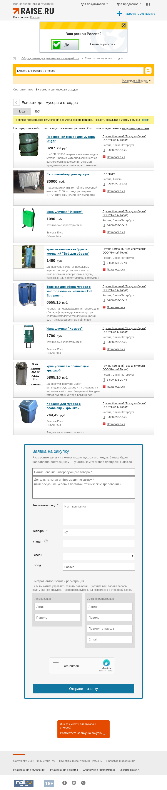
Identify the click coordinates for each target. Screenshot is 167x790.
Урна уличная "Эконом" (65, 211)
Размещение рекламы (64, 769)
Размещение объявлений (29, 769)
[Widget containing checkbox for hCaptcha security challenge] (82, 665)
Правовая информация (120, 761)
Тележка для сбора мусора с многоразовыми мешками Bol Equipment (69, 291)
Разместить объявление (140, 13)
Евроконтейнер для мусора (68, 174)
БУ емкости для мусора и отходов (57, 89)
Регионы (97, 761)
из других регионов (135, 128)
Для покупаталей (93, 4)
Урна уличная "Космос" (65, 328)
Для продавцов (127, 4)
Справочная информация (99, 769)
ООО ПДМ (109, 173)
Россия (145, 119)
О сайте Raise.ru (130, 769)
